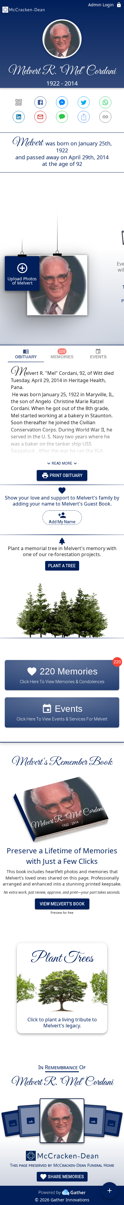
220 (117, 662)
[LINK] (105, 117)
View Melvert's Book (62, 903)
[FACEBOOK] (40, 102)
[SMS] (62, 117)
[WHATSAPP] (105, 102)
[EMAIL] (40, 117)
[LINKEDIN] (19, 117)
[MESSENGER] (62, 102)
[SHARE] (84, 117)
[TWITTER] (84, 102)
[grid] (62, 269)
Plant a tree (62, 565)
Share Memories (65, 1176)
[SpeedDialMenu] (109, 1190)
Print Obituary (65, 475)
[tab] (26, 354)
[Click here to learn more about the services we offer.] (62, 1156)
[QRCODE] (19, 102)
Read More (62, 463)
